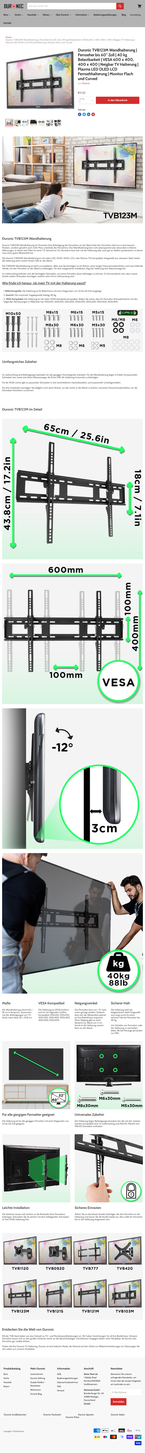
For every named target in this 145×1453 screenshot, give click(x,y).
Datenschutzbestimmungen (69, 1382)
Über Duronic (62, 14)
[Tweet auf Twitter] (84, 114)
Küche (18, 14)
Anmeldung (135, 15)
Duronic (86, 83)
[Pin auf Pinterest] (93, 114)
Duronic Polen (72, 1417)
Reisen (46, 14)
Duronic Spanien (94, 1414)
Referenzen (35, 1390)
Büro (6, 14)
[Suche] (120, 6)
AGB (59, 1374)
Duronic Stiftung (37, 1378)
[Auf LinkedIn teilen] (88, 114)
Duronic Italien (126, 1414)
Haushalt (32, 14)
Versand (60, 1390)
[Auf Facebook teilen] (79, 114)
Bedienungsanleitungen (105, 14)
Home (9, 37)
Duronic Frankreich (60, 1414)
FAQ (59, 1386)
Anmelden (118, 1401)
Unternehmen (36, 1374)
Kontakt (7, 23)
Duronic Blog (36, 1394)
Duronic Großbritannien (23, 1414)
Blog (123, 14)
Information (81, 14)
